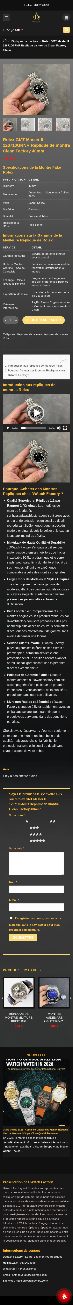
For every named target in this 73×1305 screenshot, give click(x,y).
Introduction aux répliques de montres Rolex (35, 365)
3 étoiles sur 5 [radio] (20, 827)
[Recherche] (66, 30)
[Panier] (66, 17)
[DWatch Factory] (36, 17)
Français (10, 29)
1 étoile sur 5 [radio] (16, 821)
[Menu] (6, 17)
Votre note (17, 815)
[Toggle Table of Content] (61, 360)
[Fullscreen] (65, 428)
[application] (36, 413)
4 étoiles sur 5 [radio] (20, 834)
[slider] (33, 428)
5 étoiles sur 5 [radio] (20, 840)
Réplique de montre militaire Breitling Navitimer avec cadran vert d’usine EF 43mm (19, 1017)
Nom (13, 882)
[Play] (8, 428)
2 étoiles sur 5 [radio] (40, 821)
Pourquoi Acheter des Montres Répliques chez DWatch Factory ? (36, 373)
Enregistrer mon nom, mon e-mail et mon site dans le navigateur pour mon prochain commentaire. (35, 924)
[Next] (63, 90)
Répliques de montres (24, 41)
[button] (36, 413)
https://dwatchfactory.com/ (29, 515)
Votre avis (16, 848)
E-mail (14, 899)
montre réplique (34, 735)
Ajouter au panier (43, 320)
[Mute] (59, 428)
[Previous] (9, 90)
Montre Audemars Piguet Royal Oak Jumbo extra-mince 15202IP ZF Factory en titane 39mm (54, 1017)
